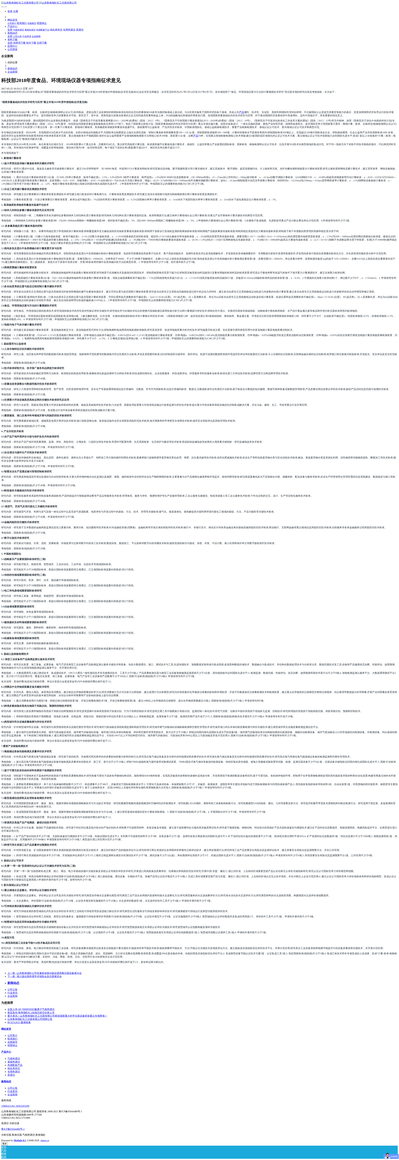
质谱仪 (11, 1075)
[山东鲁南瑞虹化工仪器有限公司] (199, 3)
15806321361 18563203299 (15, 1106)
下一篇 (34, 976)
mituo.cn (45, 1140)
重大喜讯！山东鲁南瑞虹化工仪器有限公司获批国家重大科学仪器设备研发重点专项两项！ (57, 1016)
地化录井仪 (13, 1068)
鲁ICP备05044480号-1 (13, 1129)
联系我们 (12, 1038)
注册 (15, 11)
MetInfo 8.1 (20, 1140)
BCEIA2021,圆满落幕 (19, 1022)
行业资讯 (12, 992)
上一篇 (44, 973)
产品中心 (6, 1052)
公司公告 (12, 989)
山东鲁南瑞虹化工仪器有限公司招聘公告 (29, 1019)
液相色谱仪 (13, 1062)
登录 (9, 11)
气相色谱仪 (13, 1058)
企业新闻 (12, 71)
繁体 (4, 1144)
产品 (241, 112)
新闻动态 (12, 68)
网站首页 (6, 1029)
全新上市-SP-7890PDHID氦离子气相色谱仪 (31, 1009)
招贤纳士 (12, 1045)
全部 (9, 29)
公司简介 (12, 1035)
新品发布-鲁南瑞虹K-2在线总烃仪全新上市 (31, 1012)
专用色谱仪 (13, 1071)
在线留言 (12, 1042)
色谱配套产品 (14, 1065)
